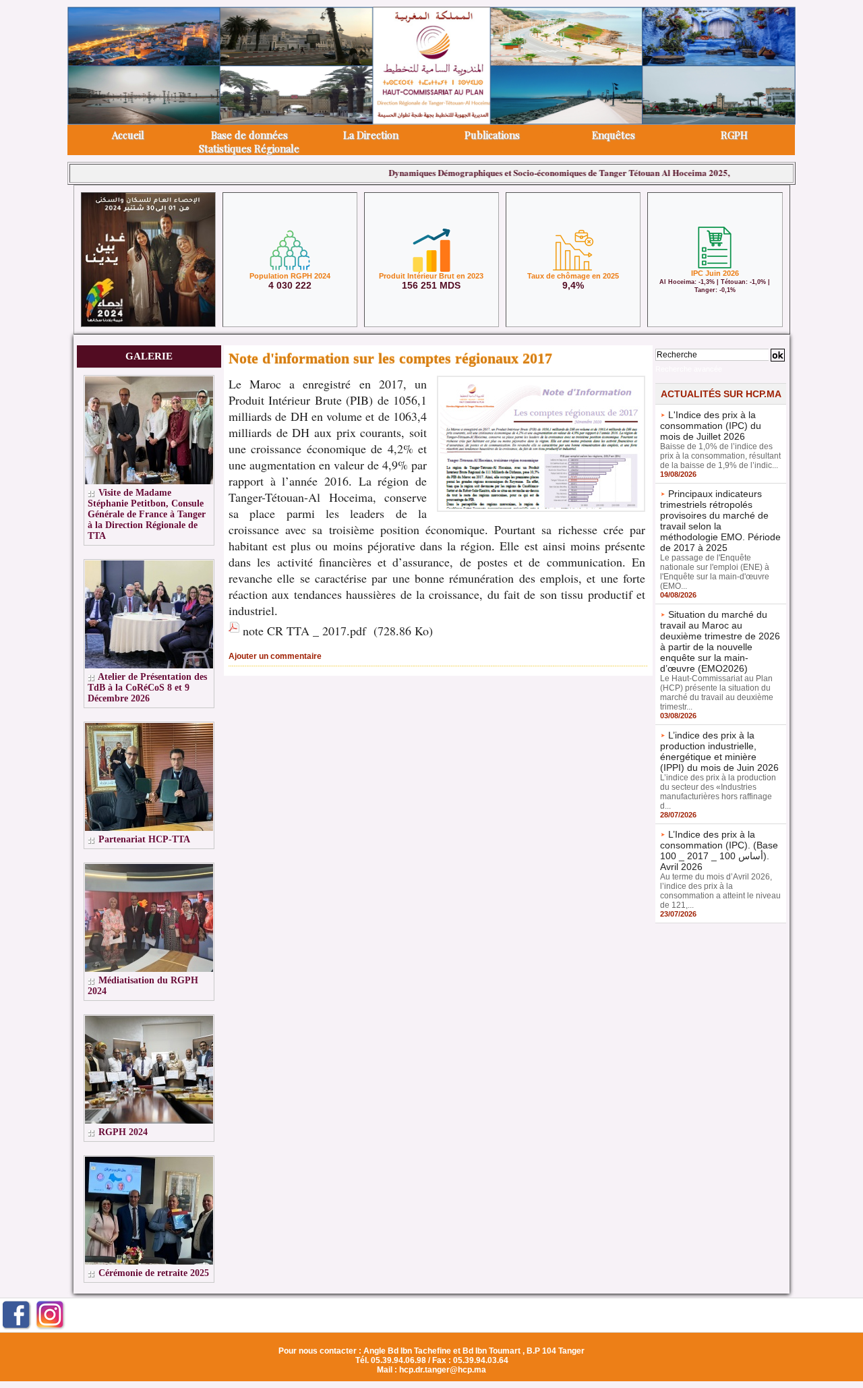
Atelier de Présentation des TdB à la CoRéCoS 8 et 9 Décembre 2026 (147, 687)
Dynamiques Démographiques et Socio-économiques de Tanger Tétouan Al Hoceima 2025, (525, 172)
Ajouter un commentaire (275, 656)
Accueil (128, 135)
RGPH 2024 (123, 1132)
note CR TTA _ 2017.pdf (304, 631)
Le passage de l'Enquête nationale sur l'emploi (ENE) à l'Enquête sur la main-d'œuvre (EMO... (714, 572)
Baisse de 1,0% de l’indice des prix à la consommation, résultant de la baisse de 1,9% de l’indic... (720, 456)
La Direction (370, 135)
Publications (492, 135)
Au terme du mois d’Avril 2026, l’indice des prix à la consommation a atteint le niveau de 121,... (720, 891)
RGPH (734, 135)
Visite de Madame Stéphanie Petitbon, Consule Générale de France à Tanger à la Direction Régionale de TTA (147, 514)
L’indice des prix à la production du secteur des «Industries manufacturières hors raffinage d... (718, 792)
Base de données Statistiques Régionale (249, 141)
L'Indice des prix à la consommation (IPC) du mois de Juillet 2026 (710, 425)
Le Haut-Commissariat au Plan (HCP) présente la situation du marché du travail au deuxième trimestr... (716, 693)
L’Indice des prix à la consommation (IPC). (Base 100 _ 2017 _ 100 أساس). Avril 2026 (719, 850)
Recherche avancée (688, 369)
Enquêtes (613, 135)
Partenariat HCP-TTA (144, 839)
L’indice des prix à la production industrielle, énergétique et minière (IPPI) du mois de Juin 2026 (719, 751)
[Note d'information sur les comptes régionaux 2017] (541, 380)
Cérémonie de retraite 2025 (153, 1273)
